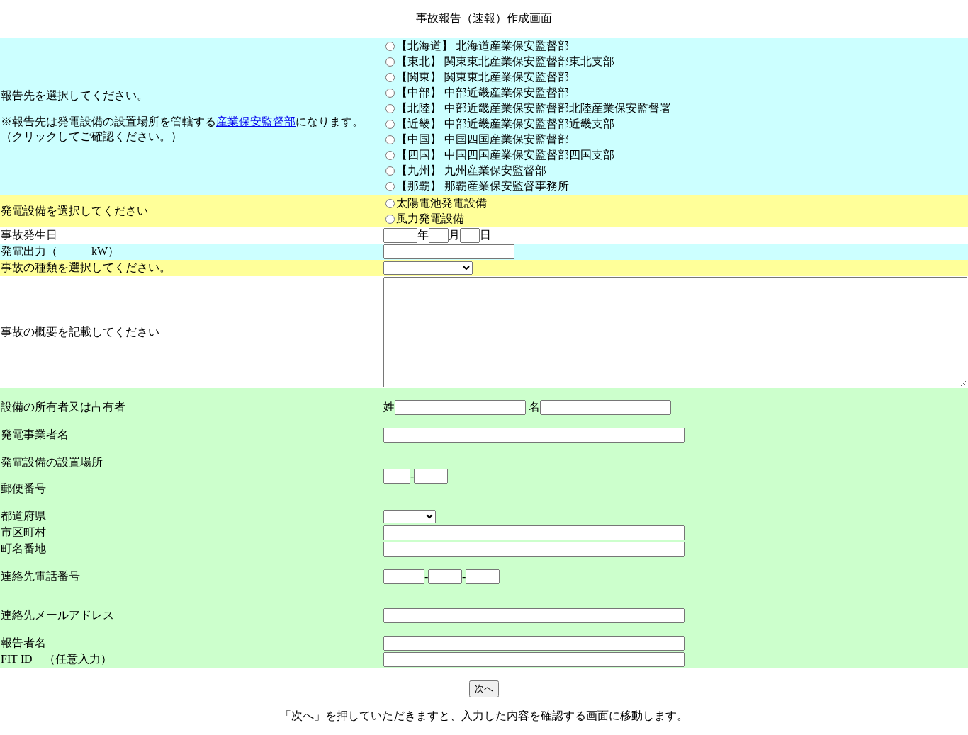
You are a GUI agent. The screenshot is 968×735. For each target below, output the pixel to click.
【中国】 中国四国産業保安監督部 (482, 139)
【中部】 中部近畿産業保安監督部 (482, 92)
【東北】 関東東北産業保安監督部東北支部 (505, 61)
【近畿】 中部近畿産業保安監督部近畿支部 (505, 124)
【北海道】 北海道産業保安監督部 (482, 46)
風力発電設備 (430, 218)
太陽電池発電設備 (441, 203)
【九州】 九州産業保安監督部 (471, 170)
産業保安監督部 (256, 121)
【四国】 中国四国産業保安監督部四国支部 (505, 155)
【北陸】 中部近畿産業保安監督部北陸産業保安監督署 (533, 108)
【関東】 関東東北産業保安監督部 (482, 77)
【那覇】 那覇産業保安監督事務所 (482, 186)
